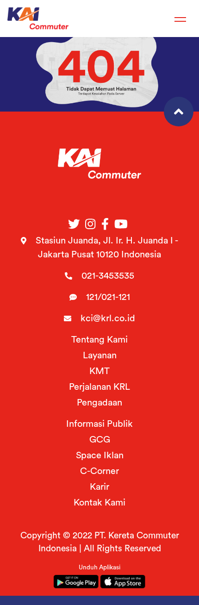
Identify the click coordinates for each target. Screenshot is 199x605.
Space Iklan (100, 455)
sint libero (99, 17)
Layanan (100, 355)
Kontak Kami (99, 502)
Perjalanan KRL (99, 387)
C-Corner (99, 471)
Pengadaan (99, 402)
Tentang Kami (99, 339)
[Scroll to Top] (178, 111)
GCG (99, 439)
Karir (99, 487)
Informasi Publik (99, 424)
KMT (99, 371)
